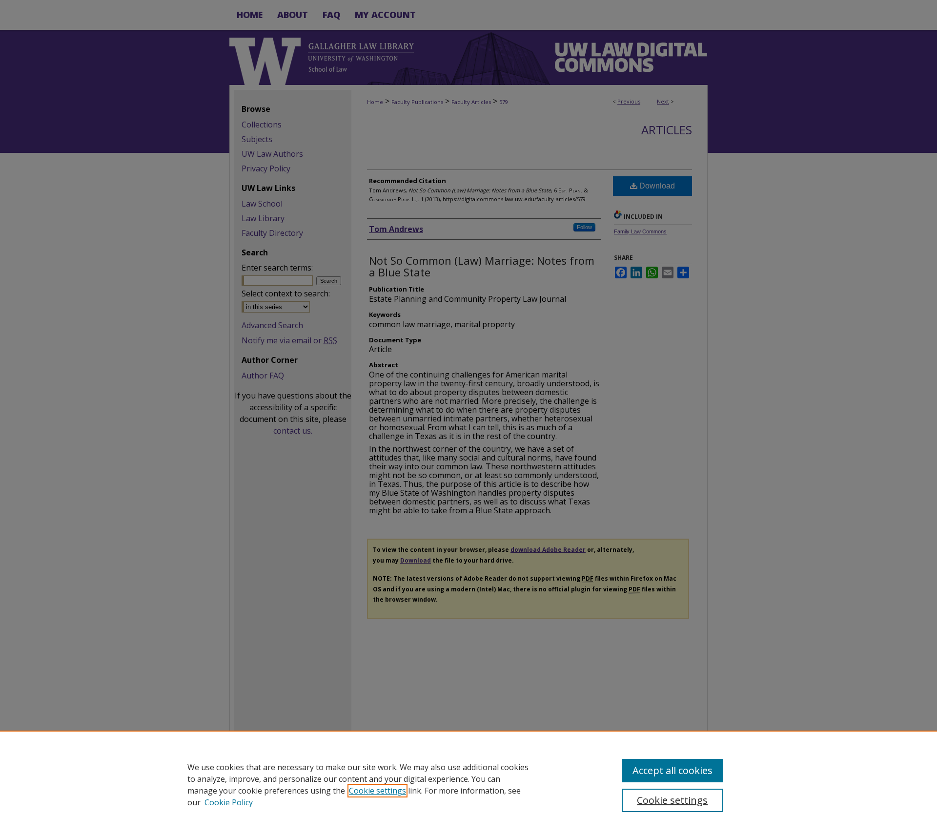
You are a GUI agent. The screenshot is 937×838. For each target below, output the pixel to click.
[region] (468, 784)
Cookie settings (377, 790)
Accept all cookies (672, 770)
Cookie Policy (228, 802)
